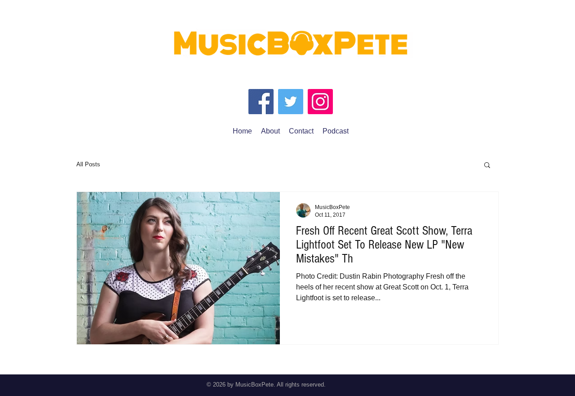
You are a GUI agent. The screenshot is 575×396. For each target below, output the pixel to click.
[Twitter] (290, 101)
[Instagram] (320, 101)
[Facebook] (261, 101)
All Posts (88, 164)
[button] (487, 165)
